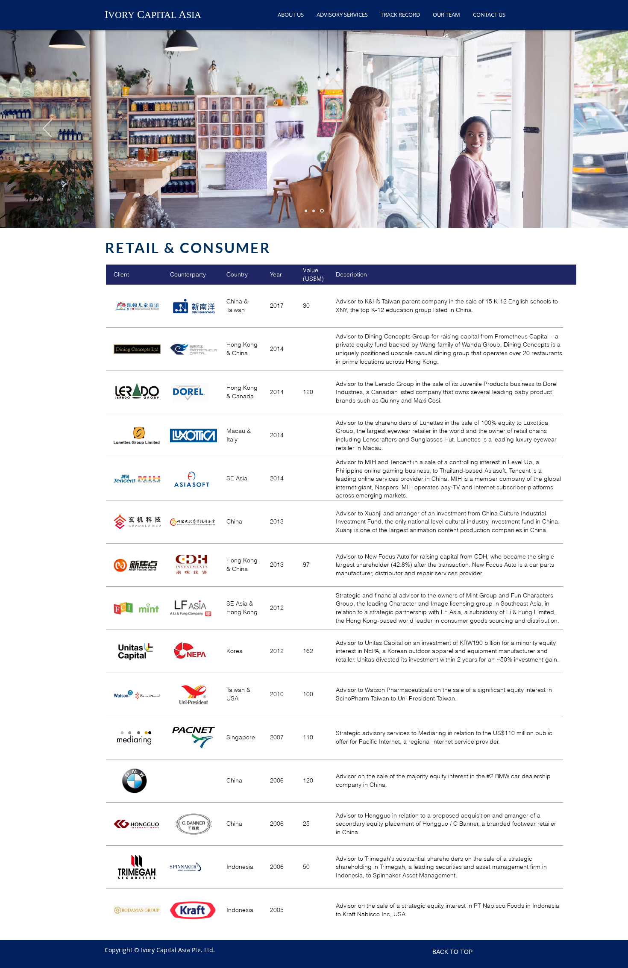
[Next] (580, 129)
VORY (121, 14)
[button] (342, 14)
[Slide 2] (315, 210)
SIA (193, 14)
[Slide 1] (306, 211)
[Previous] (47, 129)
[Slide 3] (322, 210)
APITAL (160, 14)
